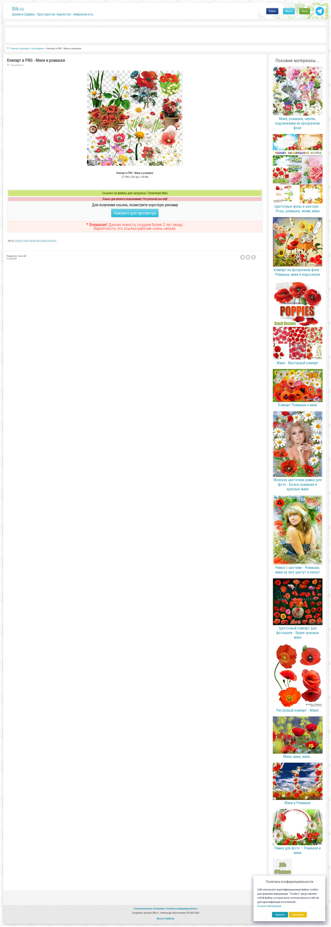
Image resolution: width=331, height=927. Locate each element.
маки (53, 241)
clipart (26, 241)
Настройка (297, 914)
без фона (37, 241)
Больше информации (269, 906)
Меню (289, 11)
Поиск (272, 11)
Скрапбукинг (17, 65)
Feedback (169, 918)
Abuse (160, 918)
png (31, 241)
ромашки (46, 241)
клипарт (19, 241)
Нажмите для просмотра (135, 213)
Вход (304, 11)
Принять (280, 914)
